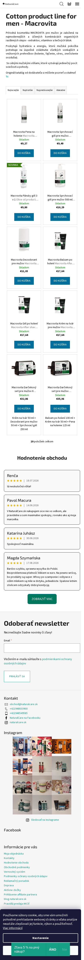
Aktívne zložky (12, 890)
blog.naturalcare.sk (15, 899)
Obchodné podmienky (17, 867)
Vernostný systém (14, 872)
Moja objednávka (14, 854)
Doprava (9, 885)
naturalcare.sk (18, 722)
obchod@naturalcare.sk (24, 704)
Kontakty (9, 858)
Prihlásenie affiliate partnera (20, 895)
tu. (7, 76)
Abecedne (60, 90)
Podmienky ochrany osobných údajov (25, 876)
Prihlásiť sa (17, 676)
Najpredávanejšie (45, 90)
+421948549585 (19, 713)
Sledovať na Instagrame (45, 820)
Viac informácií (12, 928)
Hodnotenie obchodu (42, 458)
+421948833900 (19, 709)
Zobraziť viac (42, 599)
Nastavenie (40, 938)
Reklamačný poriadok (16, 881)
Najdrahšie (28, 90)
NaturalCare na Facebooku (25, 718)
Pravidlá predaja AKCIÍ (16, 904)
